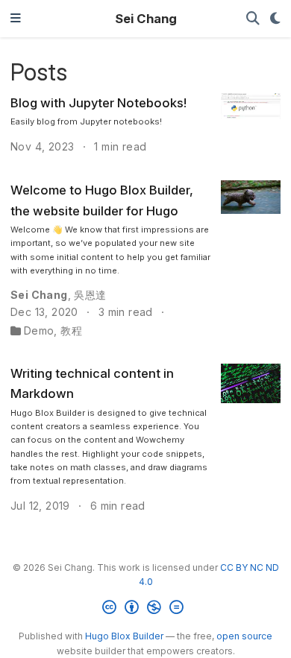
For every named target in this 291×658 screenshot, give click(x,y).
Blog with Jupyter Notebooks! (98, 102)
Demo (39, 330)
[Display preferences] (275, 19)
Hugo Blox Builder (124, 636)
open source (244, 636)
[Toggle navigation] (15, 19)
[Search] (253, 19)
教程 (71, 330)
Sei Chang (146, 18)
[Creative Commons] (146, 609)
